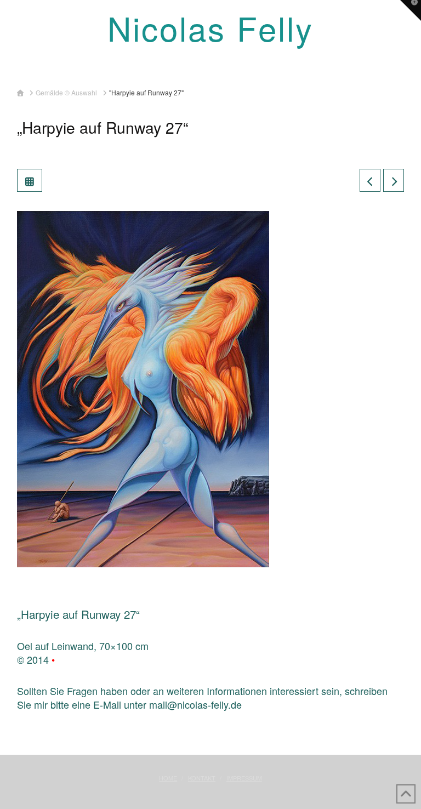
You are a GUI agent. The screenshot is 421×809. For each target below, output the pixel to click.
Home (168, 778)
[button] (210, 69)
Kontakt (201, 778)
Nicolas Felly (210, 27)
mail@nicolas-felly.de (195, 704)
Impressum (244, 778)
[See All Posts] (29, 180)
